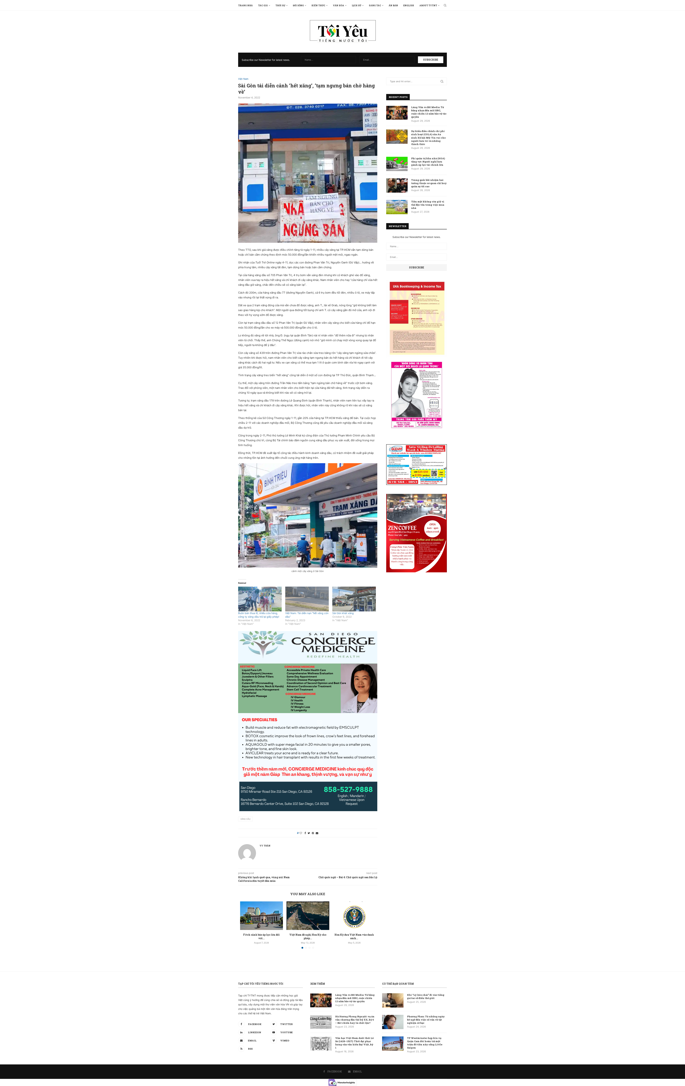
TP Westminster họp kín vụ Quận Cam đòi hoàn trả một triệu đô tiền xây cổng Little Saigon (424, 1042)
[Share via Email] (317, 833)
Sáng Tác (375, 5)
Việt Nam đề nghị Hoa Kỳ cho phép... (307, 936)
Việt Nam (243, 79)
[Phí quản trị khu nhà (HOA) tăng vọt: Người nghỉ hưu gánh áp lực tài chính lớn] (397, 164)
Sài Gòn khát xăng (343, 613)
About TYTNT (428, 5)
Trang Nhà (245, 5)
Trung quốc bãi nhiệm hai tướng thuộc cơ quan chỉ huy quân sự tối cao (429, 183)
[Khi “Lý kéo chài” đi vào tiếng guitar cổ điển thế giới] (393, 1000)
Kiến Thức (318, 5)
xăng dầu (245, 819)
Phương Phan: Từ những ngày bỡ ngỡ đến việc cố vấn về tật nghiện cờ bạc (426, 1019)
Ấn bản (393, 5)
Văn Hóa (338, 5)
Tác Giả (263, 5)
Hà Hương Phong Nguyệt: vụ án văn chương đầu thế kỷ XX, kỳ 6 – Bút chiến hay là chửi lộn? (354, 1019)
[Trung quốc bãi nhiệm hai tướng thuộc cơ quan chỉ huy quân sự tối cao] (397, 185)
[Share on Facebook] (305, 833)
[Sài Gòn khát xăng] (354, 599)
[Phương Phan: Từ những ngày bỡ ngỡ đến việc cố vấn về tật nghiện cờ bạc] (393, 1022)
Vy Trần (265, 845)
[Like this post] (301, 833)
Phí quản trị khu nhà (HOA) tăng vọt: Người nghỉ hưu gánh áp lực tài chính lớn (428, 161)
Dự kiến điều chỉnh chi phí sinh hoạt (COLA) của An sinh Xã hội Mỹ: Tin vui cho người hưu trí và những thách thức (428, 137)
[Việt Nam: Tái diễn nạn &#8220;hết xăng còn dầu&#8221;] (307, 599)
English (408, 5)
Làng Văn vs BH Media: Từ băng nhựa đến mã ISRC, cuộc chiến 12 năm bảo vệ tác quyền (428, 112)
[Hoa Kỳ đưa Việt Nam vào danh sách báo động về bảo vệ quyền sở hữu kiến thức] (354, 915)
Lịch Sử (356, 5)
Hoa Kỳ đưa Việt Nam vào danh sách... (354, 936)
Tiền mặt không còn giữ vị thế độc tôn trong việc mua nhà (427, 205)
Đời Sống (298, 5)
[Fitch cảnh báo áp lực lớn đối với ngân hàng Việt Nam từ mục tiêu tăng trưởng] (261, 915)
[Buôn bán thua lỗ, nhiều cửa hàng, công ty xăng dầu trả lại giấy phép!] (260, 599)
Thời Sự (280, 5)
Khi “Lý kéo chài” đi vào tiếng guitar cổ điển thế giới (425, 996)
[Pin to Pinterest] (313, 833)
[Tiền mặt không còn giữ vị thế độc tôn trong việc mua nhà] (397, 207)
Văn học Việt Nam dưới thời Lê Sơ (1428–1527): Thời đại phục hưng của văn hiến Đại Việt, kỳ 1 (354, 1042)
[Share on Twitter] (309, 833)
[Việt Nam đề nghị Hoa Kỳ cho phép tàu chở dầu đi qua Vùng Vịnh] (307, 915)
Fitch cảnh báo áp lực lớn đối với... (261, 936)
